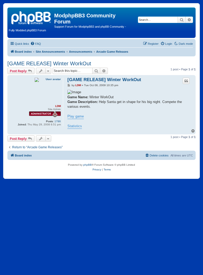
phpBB (87, 164)
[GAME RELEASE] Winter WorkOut (49, 63)
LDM (58, 106)
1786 (57, 121)
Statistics (74, 126)
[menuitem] (35, 44)
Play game (75, 116)
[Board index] (31, 17)
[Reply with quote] (186, 81)
